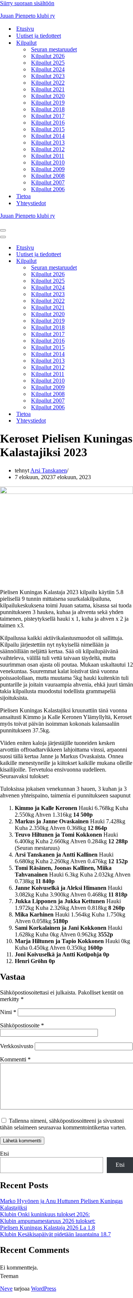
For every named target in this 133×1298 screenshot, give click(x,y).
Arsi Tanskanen (48, 470)
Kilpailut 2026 (48, 56)
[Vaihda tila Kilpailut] (129, 261)
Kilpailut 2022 (48, 82)
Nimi (8, 1012)
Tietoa (23, 196)
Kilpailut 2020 (48, 96)
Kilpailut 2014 (48, 136)
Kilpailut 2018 (48, 109)
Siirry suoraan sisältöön (27, 3)
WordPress (43, 1288)
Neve (6, 1288)
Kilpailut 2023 (48, 76)
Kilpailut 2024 (48, 69)
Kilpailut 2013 (48, 142)
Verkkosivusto (16, 1046)
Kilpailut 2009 (48, 169)
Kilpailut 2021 (48, 89)
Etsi (4, 1153)
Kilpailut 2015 (48, 129)
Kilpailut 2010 (48, 162)
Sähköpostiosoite (22, 1025)
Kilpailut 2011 (47, 156)
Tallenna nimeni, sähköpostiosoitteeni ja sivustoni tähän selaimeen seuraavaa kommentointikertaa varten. (63, 1124)
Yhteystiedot (31, 203)
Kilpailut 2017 (48, 116)
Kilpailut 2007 (48, 182)
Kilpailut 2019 (48, 102)
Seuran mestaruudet (54, 49)
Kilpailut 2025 (48, 63)
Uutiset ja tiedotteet (38, 36)
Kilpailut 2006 (48, 189)
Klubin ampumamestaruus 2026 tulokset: (47, 1221)
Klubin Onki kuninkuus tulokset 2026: (45, 1214)
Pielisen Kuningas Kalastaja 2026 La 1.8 (47, 1227)
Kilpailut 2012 (48, 149)
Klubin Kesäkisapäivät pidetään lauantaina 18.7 (55, 1234)
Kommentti (15, 1059)
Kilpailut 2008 (48, 176)
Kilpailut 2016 (48, 122)
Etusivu (25, 29)
